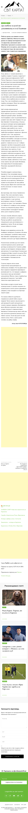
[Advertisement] (14, 387)
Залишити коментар (22, 32)
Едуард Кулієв (6, 32)
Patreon (19, 572)
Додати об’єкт (9, 804)
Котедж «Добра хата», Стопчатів (11, 519)
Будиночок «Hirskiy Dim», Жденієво (11, 526)
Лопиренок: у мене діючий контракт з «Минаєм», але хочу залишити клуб (13, 649)
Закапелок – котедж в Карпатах (11, 522)
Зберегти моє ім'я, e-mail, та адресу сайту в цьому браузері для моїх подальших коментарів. (12, 750)
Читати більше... (6, 576)
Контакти (17, 804)
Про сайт (23, 804)
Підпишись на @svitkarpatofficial (15, 771)
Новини (3, 23)
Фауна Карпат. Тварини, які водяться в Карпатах (12, 612)
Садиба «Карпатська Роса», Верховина (13, 515)
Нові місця (6, 506)
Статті (8, 23)
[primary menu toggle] (2, 6)
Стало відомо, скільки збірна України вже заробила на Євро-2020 (12, 687)
